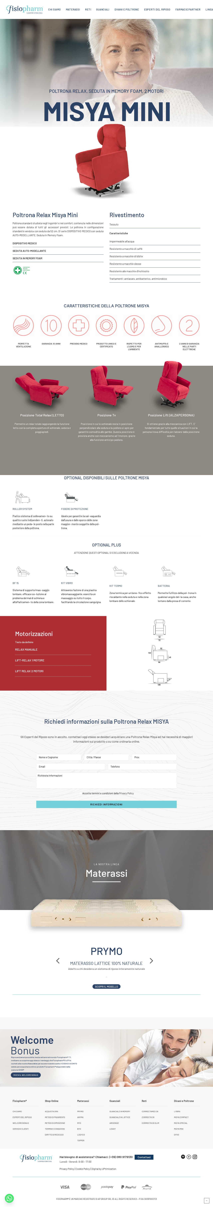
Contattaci (144, 1157)
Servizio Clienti (21, 1129)
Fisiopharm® (20, 1100)
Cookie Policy (83, 1168)
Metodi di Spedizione (55, 1123)
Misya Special (181, 1123)
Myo (79, 1123)
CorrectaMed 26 (150, 1111)
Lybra (177, 1111)
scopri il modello (106, 986)
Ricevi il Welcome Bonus (25, 1075)
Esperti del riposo (157, 9)
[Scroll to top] (206, 1200)
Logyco (81, 1134)
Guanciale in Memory (119, 1111)
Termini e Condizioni (55, 1129)
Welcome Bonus (21, 1123)
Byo (79, 1129)
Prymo (80, 1111)
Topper (80, 1140)
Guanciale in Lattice (119, 1117)
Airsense (114, 1123)
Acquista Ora (51, 1111)
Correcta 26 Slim (150, 1123)
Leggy (112, 1129)
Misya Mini (178, 1129)
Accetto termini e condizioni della (108, 793)
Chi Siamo (54, 9)
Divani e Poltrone (126, 9)
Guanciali (102, 9)
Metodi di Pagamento (55, 1117)
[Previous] (60, 967)
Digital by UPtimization (103, 1168)
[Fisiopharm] (25, 9)
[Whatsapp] (9, 1198)
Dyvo (176, 1134)
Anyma (80, 1117)
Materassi (73, 9)
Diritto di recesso (54, 1134)
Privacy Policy (126, 793)
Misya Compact (181, 1117)
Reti (88, 9)
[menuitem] (54, 9)
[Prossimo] (153, 967)
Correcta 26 (148, 1117)
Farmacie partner (187, 9)
